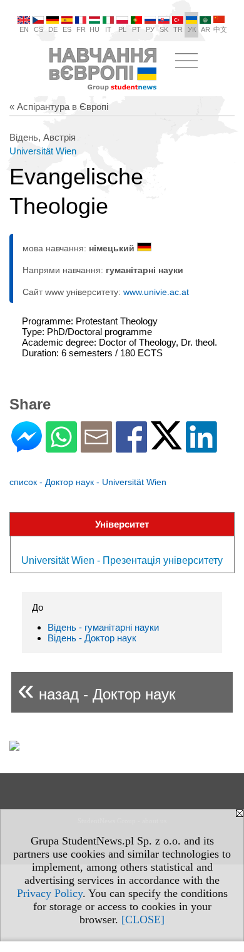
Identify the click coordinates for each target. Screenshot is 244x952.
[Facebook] (131, 447)
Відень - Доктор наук (92, 638)
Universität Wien (42, 151)
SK (164, 29)
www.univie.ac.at (156, 292)
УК (192, 29)
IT (108, 29)
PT (136, 29)
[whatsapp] (61, 447)
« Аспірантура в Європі (58, 106)
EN (24, 29)
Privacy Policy (50, 893)
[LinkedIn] (201, 447)
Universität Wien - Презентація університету (122, 560)
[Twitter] (166, 444)
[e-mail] (96, 447)
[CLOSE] (143, 919)
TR (178, 29)
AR (205, 29)
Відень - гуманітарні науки (103, 627)
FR (81, 29)
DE (53, 29)
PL (122, 29)
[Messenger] (26, 447)
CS (38, 29)
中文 (220, 29)
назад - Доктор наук (97, 689)
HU (94, 29)
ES (67, 29)
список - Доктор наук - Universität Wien (87, 482)
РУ (150, 29)
